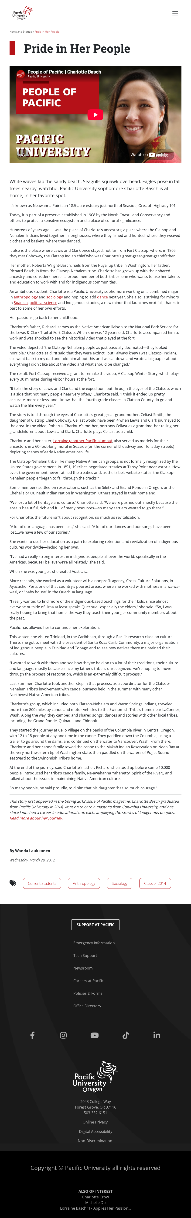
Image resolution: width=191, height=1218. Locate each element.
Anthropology (84, 883)
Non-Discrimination (95, 1140)
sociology (54, 297)
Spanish (21, 302)
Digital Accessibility (95, 1131)
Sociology (119, 883)
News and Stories (21, 32)
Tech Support (85, 955)
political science (43, 302)
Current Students (42, 883)
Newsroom (83, 968)
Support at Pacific (95, 924)
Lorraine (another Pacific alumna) (82, 440)
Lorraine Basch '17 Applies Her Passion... (95, 1208)
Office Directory (87, 1005)
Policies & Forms (87, 993)
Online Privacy (95, 1122)
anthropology (26, 297)
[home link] (95, 1076)
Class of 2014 (155, 883)
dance (102, 297)
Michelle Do (95, 1202)
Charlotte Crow (95, 1197)
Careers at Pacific (88, 980)
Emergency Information (94, 942)
